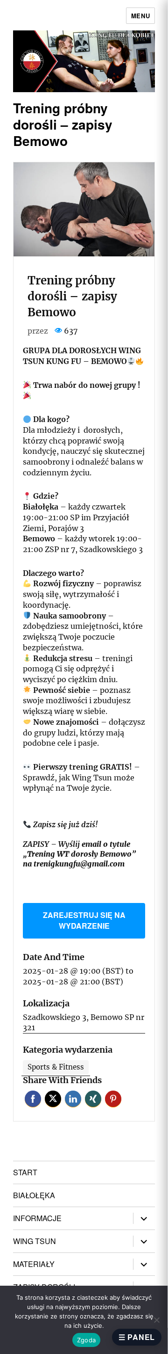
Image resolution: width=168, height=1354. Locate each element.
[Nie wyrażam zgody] (156, 1320)
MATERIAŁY (34, 1264)
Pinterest (113, 1099)
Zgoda (86, 1340)
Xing (93, 1099)
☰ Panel (137, 1337)
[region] (84, 61)
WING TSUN (34, 1241)
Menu (140, 15)
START (25, 1172)
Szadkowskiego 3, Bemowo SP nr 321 (83, 1022)
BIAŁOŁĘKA (34, 1195)
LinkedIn (73, 1099)
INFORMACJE (37, 1218)
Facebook (33, 1099)
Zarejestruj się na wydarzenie (84, 920)
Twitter (53, 1099)
